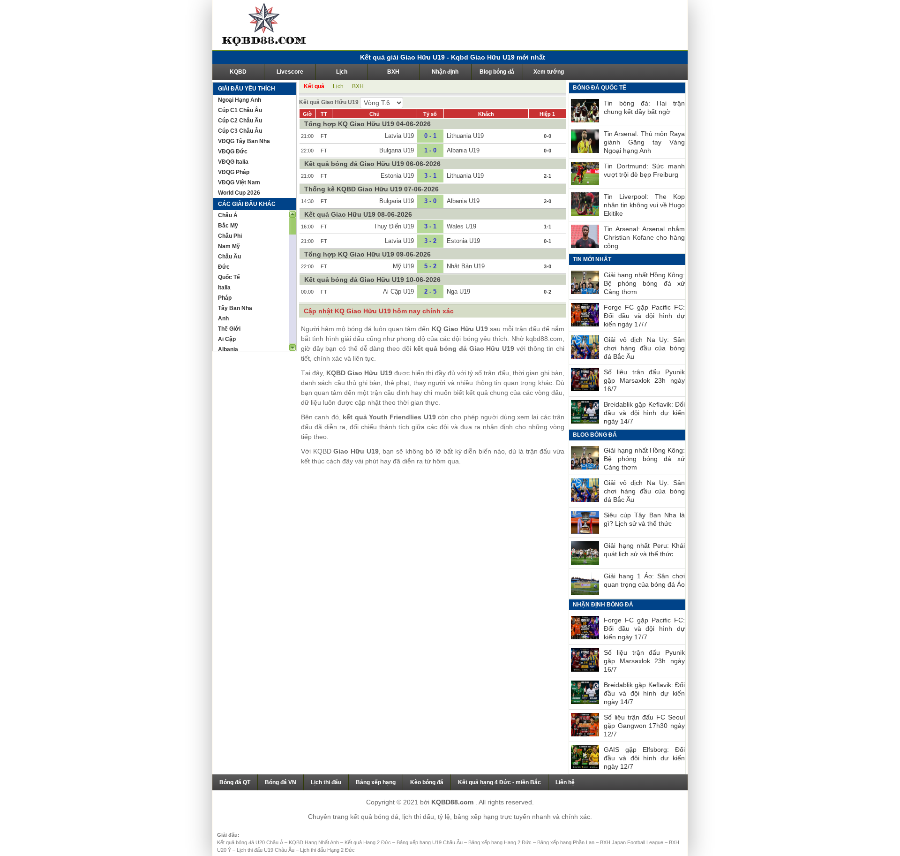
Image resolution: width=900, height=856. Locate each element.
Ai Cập (227, 339)
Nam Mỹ (229, 246)
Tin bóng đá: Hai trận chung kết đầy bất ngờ (644, 107)
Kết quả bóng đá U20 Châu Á (251, 842)
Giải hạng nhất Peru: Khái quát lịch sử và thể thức (644, 550)
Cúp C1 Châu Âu (240, 110)
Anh (223, 318)
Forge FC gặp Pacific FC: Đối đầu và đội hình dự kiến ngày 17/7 (644, 315)
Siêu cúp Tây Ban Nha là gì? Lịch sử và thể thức (644, 519)
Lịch (341, 71)
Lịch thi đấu (326, 782)
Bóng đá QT (234, 782)
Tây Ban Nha (235, 308)
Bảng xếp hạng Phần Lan (566, 842)
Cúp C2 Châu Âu (240, 120)
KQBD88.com (453, 802)
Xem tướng (548, 71)
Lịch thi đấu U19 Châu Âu (266, 850)
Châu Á (228, 215)
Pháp (225, 298)
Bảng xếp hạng (376, 782)
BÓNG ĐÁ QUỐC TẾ (599, 87)
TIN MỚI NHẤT (592, 259)
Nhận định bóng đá (603, 604)
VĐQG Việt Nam (239, 182)
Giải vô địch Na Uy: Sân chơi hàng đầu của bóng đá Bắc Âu (644, 348)
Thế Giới (229, 329)
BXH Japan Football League (632, 842)
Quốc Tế (229, 277)
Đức (224, 267)
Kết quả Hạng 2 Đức (368, 842)
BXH (393, 71)
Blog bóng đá (497, 71)
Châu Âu (229, 256)
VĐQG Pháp (233, 172)
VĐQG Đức (233, 151)
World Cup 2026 (239, 192)
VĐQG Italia (233, 162)
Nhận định (445, 71)
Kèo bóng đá (426, 782)
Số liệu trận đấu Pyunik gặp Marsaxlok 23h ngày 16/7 (644, 380)
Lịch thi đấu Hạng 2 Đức (327, 850)
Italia (224, 287)
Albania (228, 349)
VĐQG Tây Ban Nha (244, 141)
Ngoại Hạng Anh (239, 100)
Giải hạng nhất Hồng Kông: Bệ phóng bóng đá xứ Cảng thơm (644, 283)
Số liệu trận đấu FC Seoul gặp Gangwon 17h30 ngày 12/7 (644, 725)
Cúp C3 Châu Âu (240, 131)
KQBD (238, 71)
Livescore (290, 71)
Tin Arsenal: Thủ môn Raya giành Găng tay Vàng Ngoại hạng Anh (644, 142)
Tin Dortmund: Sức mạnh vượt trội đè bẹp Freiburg (644, 170)
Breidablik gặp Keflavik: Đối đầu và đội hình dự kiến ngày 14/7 (644, 413)
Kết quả (314, 86)
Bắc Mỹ (228, 225)
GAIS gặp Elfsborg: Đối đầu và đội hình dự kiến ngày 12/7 (644, 758)
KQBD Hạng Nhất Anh (314, 842)
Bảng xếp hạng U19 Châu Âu (430, 842)
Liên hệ (565, 782)
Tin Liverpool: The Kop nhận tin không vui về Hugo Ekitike (644, 205)
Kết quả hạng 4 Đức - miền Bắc (499, 782)
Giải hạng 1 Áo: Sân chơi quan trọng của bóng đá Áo (644, 580)
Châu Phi (230, 236)
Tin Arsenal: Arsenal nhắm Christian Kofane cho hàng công (644, 237)
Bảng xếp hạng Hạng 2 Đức (500, 842)
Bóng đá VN (280, 782)
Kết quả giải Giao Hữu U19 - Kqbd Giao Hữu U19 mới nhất (452, 57)
